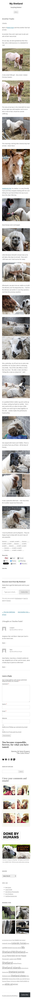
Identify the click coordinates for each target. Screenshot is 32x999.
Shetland (7, 963)
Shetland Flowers (17, 963)
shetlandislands (24, 968)
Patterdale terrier (14, 955)
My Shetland (16, 3)
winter (15, 984)
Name (4, 704)
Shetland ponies (16, 971)
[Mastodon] (14, 760)
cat (2, 940)
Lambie (4, 948)
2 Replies (4, 23)
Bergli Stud (10, 27)
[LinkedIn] (11, 760)
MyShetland (18, 598)
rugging (11, 959)
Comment (5, 684)
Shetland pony (6, 976)
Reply (3, 643)
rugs (15, 959)
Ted (12, 981)
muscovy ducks (16, 948)
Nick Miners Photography (12, 892)
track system (23, 981)
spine (20, 979)
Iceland (23, 940)
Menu (16, 12)
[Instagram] (9, 760)
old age (4, 956)
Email (4, 711)
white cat (9, 984)
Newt (26, 952)
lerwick (10, 948)
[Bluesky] (3, 760)
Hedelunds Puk (6, 188)
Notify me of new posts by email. (12, 732)
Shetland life (5, 972)
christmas (6, 940)
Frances (8, 600)
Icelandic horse (6, 943)
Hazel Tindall (8, 889)
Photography (5, 959)
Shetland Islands (11, 967)
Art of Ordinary (9, 894)
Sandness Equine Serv (11, 896)
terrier (14, 981)
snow (17, 979)
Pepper (23, 955)
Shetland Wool (12, 979)
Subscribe (24, 592)
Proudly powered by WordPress (10, 995)
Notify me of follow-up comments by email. (15, 727)
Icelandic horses (18, 943)
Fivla (13, 940)
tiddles (18, 981)
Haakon (17, 940)
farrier (10, 940)
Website (4, 718)
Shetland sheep (18, 975)
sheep (19, 959)
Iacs (20, 940)
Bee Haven (8, 887)
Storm (28, 979)
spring (24, 979)
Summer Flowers (6, 981)
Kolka (27, 943)
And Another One (24, 612)
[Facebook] (6, 760)
